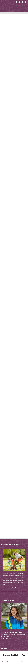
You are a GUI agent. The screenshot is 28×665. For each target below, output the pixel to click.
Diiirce (6, 505)
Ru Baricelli (7, 501)
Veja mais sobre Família (6, 638)
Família (4, 467)
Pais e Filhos (5, 475)
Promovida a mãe (9, 509)
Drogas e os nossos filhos (6, 249)
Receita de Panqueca (7, 478)
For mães (7, 510)
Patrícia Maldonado (6, 144)
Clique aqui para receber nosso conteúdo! (12, 662)
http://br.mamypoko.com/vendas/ (10, 107)
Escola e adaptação (5, 226)
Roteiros (6, 459)
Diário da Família (6, 445)
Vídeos (4, 486)
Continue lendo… (4, 196)
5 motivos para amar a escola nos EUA (9, 192)
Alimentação (7, 452)
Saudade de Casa (6, 482)
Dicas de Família (6, 449)
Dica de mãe (8, 503)
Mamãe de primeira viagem (11, 498)
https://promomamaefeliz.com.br (10, 101)
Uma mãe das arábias (10, 499)
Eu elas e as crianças (10, 507)
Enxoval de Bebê (6, 463)
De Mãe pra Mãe (15, 40)
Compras (6, 455)
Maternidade (5, 471)
